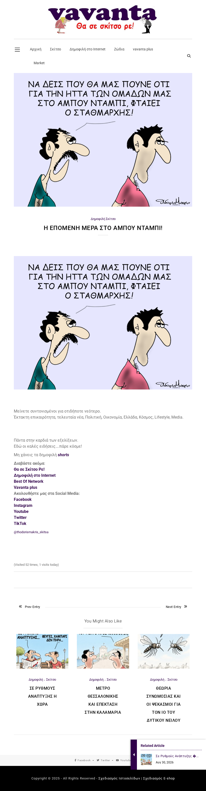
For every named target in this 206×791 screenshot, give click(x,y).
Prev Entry (32, 607)
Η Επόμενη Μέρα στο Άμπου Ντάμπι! (103, 227)
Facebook (84, 760)
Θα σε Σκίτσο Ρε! (29, 469)
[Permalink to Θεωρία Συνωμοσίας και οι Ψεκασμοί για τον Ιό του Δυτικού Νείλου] (164, 667)
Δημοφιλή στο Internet (35, 475)
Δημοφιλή (98, 219)
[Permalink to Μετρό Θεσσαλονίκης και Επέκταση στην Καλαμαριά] (103, 667)
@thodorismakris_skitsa (31, 532)
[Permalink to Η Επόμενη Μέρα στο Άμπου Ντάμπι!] (103, 205)
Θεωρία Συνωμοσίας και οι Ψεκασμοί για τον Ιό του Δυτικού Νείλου (163, 704)
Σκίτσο (111, 219)
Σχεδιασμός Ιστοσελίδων (119, 778)
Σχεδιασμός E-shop (159, 778)
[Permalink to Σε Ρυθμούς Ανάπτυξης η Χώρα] (42, 667)
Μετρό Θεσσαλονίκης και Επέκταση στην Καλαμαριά (103, 700)
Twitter (105, 760)
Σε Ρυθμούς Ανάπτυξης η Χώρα (42, 696)
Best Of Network (28, 481)
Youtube (126, 760)
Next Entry (173, 607)
